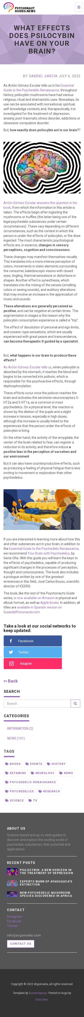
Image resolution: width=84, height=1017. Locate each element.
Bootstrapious (38, 993)
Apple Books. (50, 603)
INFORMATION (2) (20, 728)
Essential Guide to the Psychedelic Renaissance (44, 549)
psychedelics (21, 791)
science (16, 800)
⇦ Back (11, 680)
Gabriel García (43, 76)
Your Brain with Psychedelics (49, 553)
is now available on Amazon (34, 598)
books (15, 764)
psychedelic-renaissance (32, 782)
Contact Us (20, 943)
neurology (45, 773)
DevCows (42, 999)
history (58, 764)
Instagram (14, 916)
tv (34, 800)
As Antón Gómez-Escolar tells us (28, 367)
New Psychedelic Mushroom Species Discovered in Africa (46, 894)
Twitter (12, 926)
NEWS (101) (16, 738)
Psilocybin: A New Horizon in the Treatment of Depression (46, 871)
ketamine (17, 773)
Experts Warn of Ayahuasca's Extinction (46, 883)
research (51, 791)
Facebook (14, 921)
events (35, 764)
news (68, 773)
